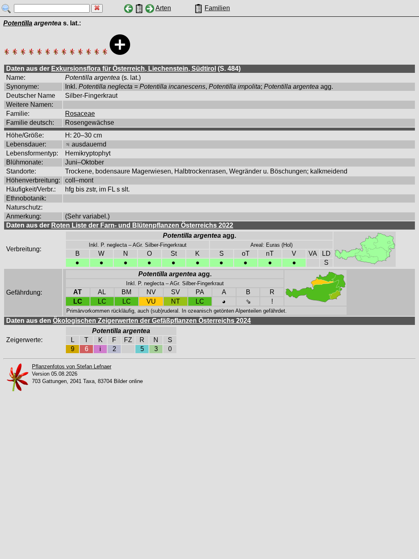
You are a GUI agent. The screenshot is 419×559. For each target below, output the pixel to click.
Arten (163, 8)
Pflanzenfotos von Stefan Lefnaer (71, 366)
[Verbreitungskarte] (364, 262)
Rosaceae (80, 113)
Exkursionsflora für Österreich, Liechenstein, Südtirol (133, 68)
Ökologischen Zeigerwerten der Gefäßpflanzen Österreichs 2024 (152, 320)
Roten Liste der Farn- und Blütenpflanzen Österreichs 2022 (142, 225)
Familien (217, 8)
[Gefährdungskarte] (315, 301)
